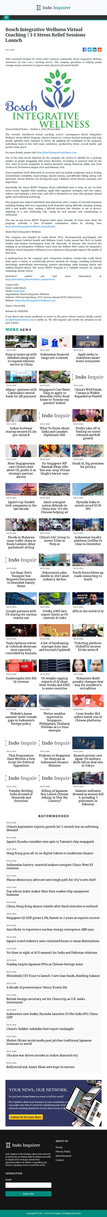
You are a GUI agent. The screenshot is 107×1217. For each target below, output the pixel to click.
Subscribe (28, 1193)
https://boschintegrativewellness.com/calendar (30, 226)
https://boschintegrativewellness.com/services (30, 279)
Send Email (19, 291)
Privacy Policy (63, 1151)
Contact (60, 1160)
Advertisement (63, 1156)
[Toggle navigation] (6, 17)
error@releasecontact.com (19, 319)
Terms (59, 1147)
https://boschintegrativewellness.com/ (35, 300)
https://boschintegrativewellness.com (56, 152)
